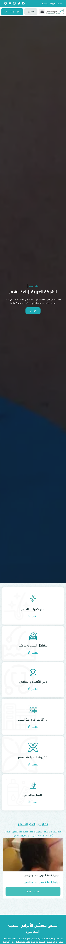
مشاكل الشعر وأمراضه (33, 645)
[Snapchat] (5, 3)
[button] (42, 11)
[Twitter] (18, 3)
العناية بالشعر (33, 795)
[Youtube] (10, 3)
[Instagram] (14, 3)
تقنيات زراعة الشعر (33, 609)
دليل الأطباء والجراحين (33, 681)
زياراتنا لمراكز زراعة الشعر (33, 719)
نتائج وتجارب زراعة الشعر (33, 757)
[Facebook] (23, 3)
